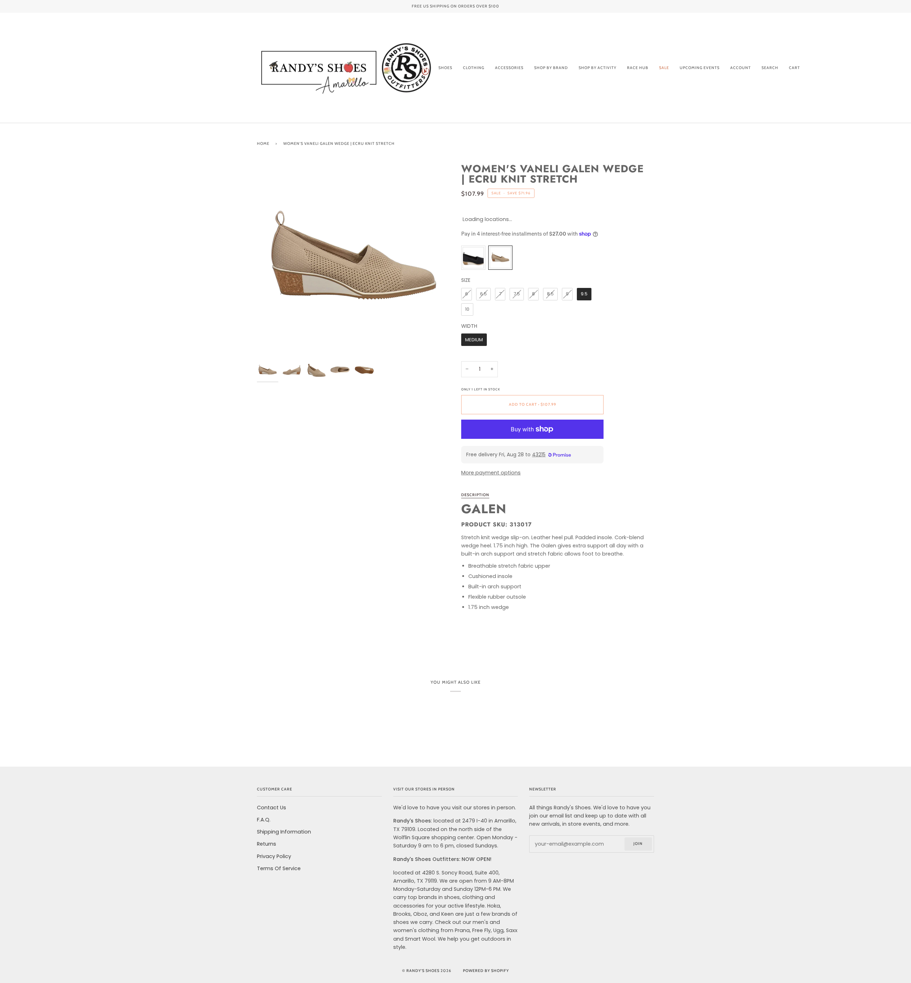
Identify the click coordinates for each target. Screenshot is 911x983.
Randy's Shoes (422, 970)
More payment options (491, 472)
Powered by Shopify (486, 970)
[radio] (473, 258)
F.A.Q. (263, 819)
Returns (266, 843)
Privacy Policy (274, 856)
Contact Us (271, 807)
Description (475, 495)
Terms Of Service (279, 868)
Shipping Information (284, 831)
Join (638, 843)
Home (263, 143)
